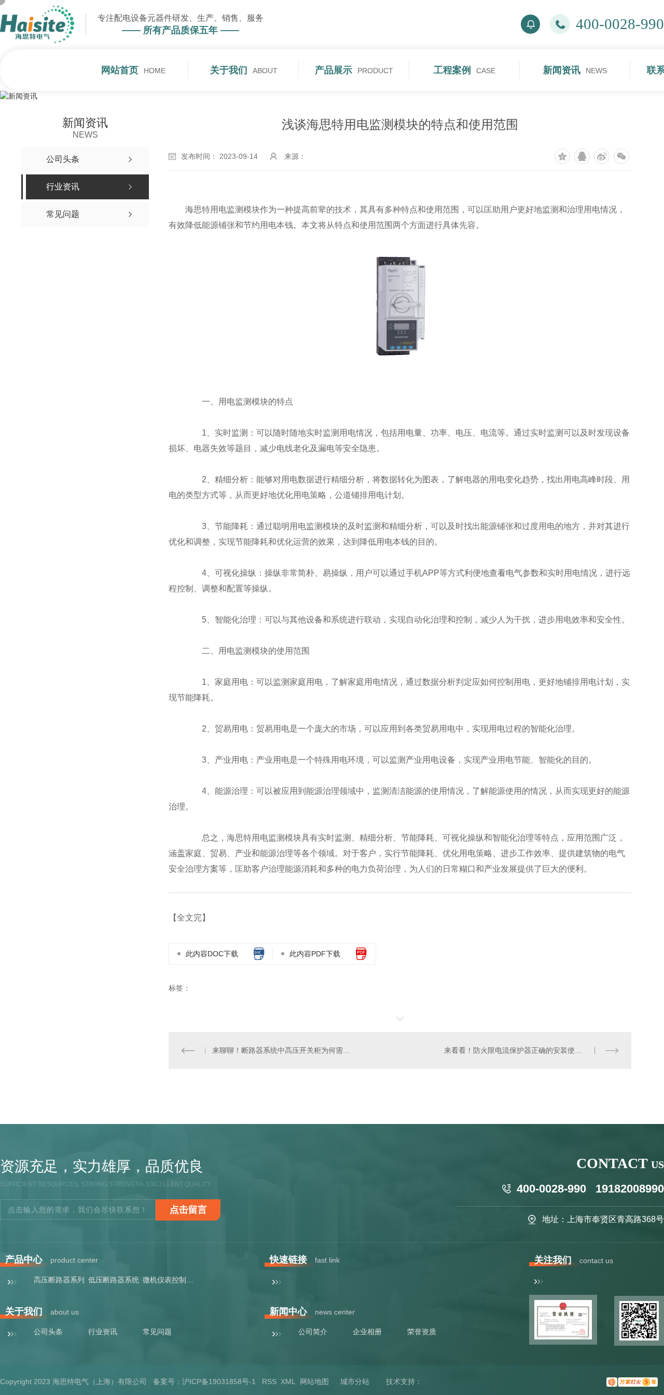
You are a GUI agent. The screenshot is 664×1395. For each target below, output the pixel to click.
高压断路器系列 (59, 1280)
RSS (269, 1381)
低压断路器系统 (113, 1280)
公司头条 (48, 1332)
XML (288, 1381)
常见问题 (157, 1332)
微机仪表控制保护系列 (169, 1280)
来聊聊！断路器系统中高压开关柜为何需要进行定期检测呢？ (284, 1050)
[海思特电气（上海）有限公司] (37, 24)
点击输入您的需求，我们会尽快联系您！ (78, 1210)
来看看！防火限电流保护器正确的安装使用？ (516, 1050)
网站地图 (314, 1381)
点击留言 (188, 1209)
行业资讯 (102, 1332)
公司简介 (312, 1332)
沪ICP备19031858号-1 (219, 1381)
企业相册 (367, 1332)
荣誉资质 (421, 1332)
